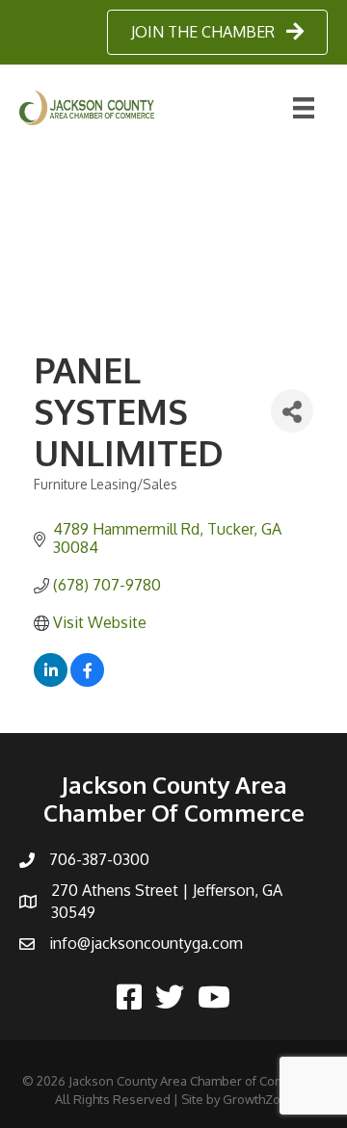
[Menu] (304, 108)
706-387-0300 (99, 859)
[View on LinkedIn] (50, 681)
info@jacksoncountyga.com (146, 943)
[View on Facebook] (87, 681)
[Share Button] (292, 411)
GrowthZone (259, 1099)
